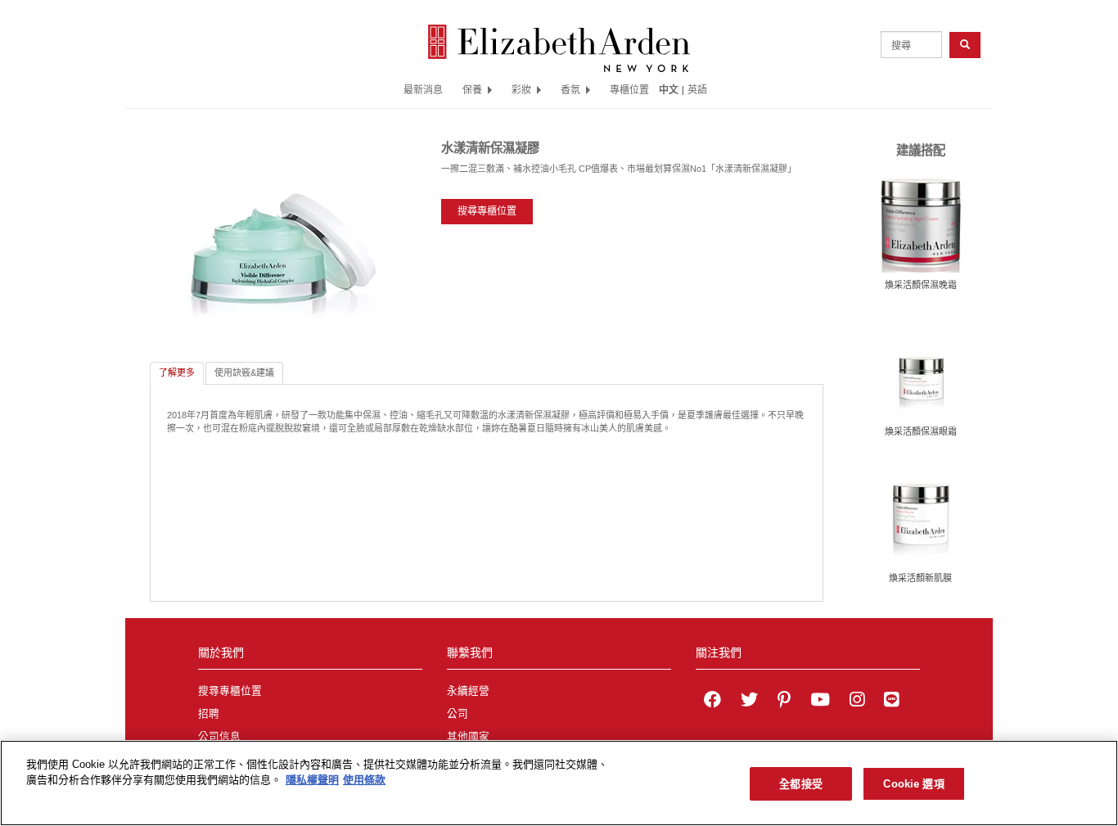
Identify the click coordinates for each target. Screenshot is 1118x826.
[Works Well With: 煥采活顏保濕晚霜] (920, 224)
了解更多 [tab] (177, 372)
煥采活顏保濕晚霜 (921, 285)
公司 (457, 714)
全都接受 (801, 784)
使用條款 (364, 780)
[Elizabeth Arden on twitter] (749, 701)
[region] (559, 783)
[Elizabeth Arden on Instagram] (856, 701)
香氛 (570, 89)
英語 (697, 89)
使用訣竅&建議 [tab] (244, 372)
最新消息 (423, 89)
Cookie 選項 (913, 784)
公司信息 (219, 736)
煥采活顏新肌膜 (920, 578)
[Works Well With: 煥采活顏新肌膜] (920, 516)
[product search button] (965, 44)
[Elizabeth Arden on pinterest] (784, 701)
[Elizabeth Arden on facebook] (712, 701)
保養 (472, 89)
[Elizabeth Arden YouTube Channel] (820, 701)
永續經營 (468, 691)
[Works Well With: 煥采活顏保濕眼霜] (920, 371)
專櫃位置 (629, 89)
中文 (668, 89)
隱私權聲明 (312, 780)
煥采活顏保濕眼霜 (921, 431)
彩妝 (521, 89)
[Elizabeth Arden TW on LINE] (891, 701)
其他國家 (468, 736)
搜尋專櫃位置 (487, 211)
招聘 (208, 714)
